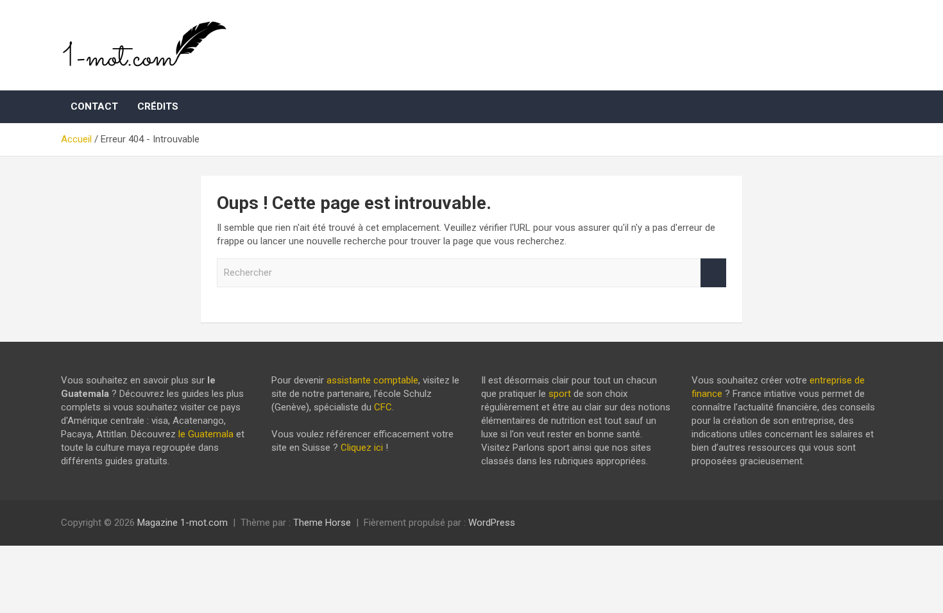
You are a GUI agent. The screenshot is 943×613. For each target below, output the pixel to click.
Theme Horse (322, 522)
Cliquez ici (362, 447)
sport (559, 393)
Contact (94, 106)
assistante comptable (372, 380)
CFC (383, 407)
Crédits (157, 106)
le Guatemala (206, 434)
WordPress (491, 522)
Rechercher (713, 272)
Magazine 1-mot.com (182, 522)
